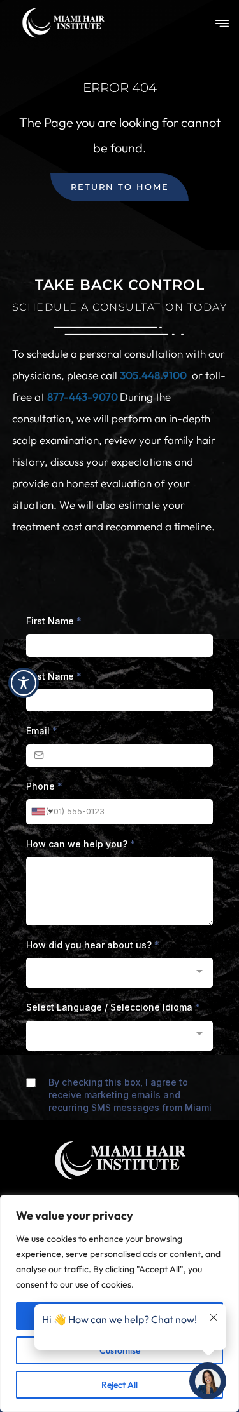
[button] (222, 24)
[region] (119, 1303)
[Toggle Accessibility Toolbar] (24, 683)
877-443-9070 (83, 396)
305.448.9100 (153, 375)
